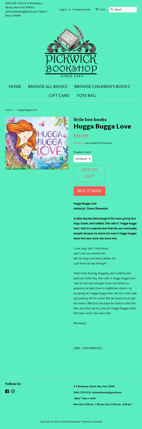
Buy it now (89, 191)
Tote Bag (86, 95)
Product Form (82, 152)
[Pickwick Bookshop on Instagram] (13, 392)
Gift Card (59, 95)
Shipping (79, 143)
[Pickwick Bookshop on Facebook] (7, 392)
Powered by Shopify (91, 421)
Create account (81, 9)
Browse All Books (47, 86)
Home (15, 86)
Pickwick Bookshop (70, 421)
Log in (63, 9)
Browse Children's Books (102, 86)
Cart (102, 9)
